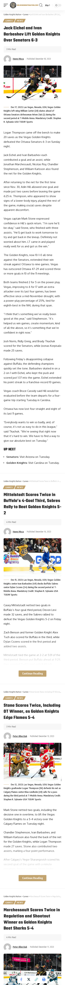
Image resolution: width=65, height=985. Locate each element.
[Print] (44, 979)
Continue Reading (32, 673)
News (20, 21)
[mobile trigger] (7, 5)
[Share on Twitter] (28, 979)
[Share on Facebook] (21, 979)
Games (9, 21)
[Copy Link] (36, 979)
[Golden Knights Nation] (24, 5)
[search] (40, 5)
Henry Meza (18, 58)
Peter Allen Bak (20, 736)
